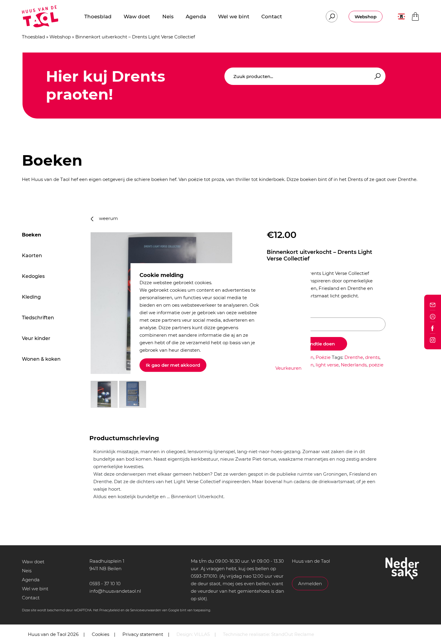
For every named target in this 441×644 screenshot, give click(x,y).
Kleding (31, 297)
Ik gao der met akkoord (173, 365)
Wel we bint (35, 588)
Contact (31, 597)
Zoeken (376, 76)
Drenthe (353, 357)
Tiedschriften (38, 317)
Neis (27, 570)
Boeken (31, 235)
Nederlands (354, 365)
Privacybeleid (109, 610)
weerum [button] (108, 218)
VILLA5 (202, 634)
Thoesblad (33, 37)
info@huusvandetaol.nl (115, 591)
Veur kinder (36, 338)
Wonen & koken (41, 359)
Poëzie (323, 357)
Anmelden (310, 583)
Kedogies (33, 276)
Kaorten (32, 255)
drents (372, 357)
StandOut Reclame (292, 634)
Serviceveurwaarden (145, 610)
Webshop (365, 17)
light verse (327, 365)
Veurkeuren (288, 368)
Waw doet (33, 561)
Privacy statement (142, 634)
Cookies (100, 634)
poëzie (376, 365)
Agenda (31, 579)
